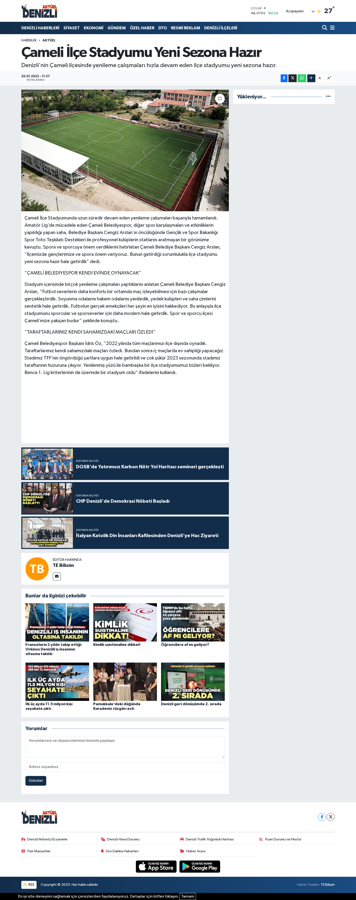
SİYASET (71, 28)
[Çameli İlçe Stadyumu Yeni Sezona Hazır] (125, 150)
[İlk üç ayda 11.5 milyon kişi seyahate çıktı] (57, 682)
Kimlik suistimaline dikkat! (116, 645)
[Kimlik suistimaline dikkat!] (125, 622)
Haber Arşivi (195, 851)
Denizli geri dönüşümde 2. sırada (191, 704)
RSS (31, 884)
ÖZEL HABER (142, 28)
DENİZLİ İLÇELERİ (220, 28)
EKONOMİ (93, 28)
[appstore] (156, 866)
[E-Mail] (57, 576)
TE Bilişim (328, 884)
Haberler (29, 40)
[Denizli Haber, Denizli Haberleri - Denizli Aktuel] (39, 11)
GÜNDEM (117, 28)
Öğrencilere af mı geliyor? (185, 645)
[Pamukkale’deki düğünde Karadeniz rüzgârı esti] (125, 682)
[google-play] (199, 866)
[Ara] (325, 28)
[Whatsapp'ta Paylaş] (302, 78)
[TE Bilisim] (37, 569)
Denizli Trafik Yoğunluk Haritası (210, 839)
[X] (331, 817)
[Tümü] (328, 97)
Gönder (36, 781)
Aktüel (49, 40)
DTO (162, 28)
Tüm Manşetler (39, 851)
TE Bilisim (63, 565)
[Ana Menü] (331, 28)
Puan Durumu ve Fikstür (283, 839)
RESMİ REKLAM (185, 28)
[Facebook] (322, 817)
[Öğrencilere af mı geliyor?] (193, 622)
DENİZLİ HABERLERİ (40, 28)
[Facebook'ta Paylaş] (284, 78)
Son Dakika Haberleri (122, 851)
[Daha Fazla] (311, 78)
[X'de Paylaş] (292, 78)
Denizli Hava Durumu (123, 839)
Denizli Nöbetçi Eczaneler (47, 839)
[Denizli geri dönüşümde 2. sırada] (193, 682)
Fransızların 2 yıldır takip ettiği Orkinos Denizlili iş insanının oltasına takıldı (53, 649)
